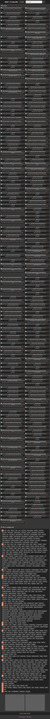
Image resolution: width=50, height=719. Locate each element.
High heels (4, 597)
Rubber (45, 656)
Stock (7, 668)
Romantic (8, 77)
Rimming (29, 656)
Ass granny (46, 165)
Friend (40, 581)
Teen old (38, 145)
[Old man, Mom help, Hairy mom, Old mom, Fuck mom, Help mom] (13, 269)
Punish (24, 652)
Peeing (7, 652)
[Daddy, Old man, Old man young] (37, 508)
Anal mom (38, 540)
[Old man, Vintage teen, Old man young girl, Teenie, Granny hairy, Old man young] (37, 70)
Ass (19, 530)
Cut (41, 240)
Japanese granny (34, 10)
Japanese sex (37, 618)
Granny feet (45, 34)
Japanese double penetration (35, 616)
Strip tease (38, 666)
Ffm (15, 579)
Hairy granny (39, 431)
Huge (9, 599)
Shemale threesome (24, 673)
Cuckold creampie (38, 560)
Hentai (5, 595)
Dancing (21, 573)
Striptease (9, 669)
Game (33, 591)
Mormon (32, 636)
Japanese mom (16, 605)
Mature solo (39, 634)
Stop (14, 673)
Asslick (32, 165)
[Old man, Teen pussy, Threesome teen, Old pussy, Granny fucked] (37, 371)
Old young (36, 119)
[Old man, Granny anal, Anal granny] (13, 184)
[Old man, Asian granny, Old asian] (13, 227)
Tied (3, 677)
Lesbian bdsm (32, 624)
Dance (14, 569)
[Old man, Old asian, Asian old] (37, 450)
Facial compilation (28, 579)
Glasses (13, 591)
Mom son (20, 630)
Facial (40, 364)
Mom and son (10, 632)
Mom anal (21, 632)
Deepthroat (28, 569)
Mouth (16, 638)
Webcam (28, 687)
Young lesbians (15, 691)
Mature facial (20, 352)
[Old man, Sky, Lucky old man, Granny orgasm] (13, 418)
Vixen (18, 685)
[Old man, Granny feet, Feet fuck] (37, 260)
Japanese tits (30, 618)
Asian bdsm (11, 538)
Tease (15, 681)
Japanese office (14, 613)
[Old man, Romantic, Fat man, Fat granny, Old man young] (37, 204)
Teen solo (10, 681)
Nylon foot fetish (19, 644)
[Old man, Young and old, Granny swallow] (37, 200)
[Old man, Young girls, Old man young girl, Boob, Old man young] (13, 209)
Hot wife (23, 599)
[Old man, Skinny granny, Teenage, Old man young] (37, 24)
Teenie (47, 72)
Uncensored (11, 683)
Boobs (44, 552)
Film (12, 189)
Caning (36, 556)
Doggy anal (22, 571)
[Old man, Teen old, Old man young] (37, 223)
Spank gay (18, 503)
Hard (28, 597)
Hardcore (4, 601)
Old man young (45, 25)
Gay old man (13, 22)
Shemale (11, 660)
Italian (36, 603)
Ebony (10, 575)
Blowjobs (17, 279)
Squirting (45, 662)
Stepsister (21, 669)
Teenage (39, 25)
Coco (36, 472)
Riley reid (9, 658)
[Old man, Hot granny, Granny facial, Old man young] (13, 106)
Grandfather (44, 340)
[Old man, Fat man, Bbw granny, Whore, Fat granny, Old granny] (13, 289)
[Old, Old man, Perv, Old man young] (37, 62)
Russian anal (22, 656)
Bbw (8, 544)
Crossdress (4, 562)
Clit (27, 564)
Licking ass (31, 628)
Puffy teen (20, 309)
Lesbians (19, 624)
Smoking (14, 662)
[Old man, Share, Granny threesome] (37, 151)
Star (14, 668)
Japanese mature (41, 605)
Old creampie (36, 427)
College (3, 564)
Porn (28, 652)
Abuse (36, 536)
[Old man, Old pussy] (13, 508)
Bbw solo (42, 546)
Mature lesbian (25, 636)
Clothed (42, 565)
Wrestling (9, 687)
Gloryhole (24, 589)
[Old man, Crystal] (37, 94)
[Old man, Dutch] (37, 125)
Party (43, 648)
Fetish (9, 581)
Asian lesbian (30, 530)
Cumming (33, 145)
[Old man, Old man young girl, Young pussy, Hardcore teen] (13, 8)
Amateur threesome (43, 361)
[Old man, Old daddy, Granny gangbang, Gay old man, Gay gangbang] (13, 467)
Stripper (24, 666)
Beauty (32, 546)
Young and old (35, 103)
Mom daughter (5, 640)
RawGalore (11, 2)
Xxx (5, 689)
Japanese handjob (31, 322)
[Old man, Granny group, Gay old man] (13, 497)
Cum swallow (13, 522)
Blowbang (15, 552)
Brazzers (4, 546)
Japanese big (29, 620)
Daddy (4, 241)
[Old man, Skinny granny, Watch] (37, 281)
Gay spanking (9, 503)
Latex (10, 624)
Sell (40, 673)
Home (36, 352)
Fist (38, 577)
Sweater (39, 329)
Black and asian (38, 552)
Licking (20, 628)
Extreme (33, 575)
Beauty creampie (43, 427)
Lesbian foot (20, 626)
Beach (44, 544)
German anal (44, 252)
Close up (8, 564)
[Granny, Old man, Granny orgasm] (37, 418)
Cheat (31, 558)
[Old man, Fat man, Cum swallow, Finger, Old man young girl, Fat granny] (13, 520)
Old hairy (21, 122)
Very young (13, 14)
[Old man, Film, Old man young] (13, 188)
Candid (13, 565)
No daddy (19, 359)
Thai (21, 675)
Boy (7, 548)
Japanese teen (5, 609)
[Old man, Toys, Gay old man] (37, 300)
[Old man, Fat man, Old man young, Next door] (13, 102)
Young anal (15, 170)
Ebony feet (21, 575)
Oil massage (23, 646)
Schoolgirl (35, 130)
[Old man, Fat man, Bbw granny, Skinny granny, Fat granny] (37, 493)
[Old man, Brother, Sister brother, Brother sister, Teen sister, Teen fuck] (37, 255)
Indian (5, 603)
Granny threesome (41, 153)
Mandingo (14, 630)
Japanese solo (25, 616)
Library (37, 247)
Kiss (16, 622)
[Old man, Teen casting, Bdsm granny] (13, 159)
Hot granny (18, 52)
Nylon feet (12, 644)
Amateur (36, 530)
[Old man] (37, 13)
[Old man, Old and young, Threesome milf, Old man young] (13, 346)
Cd (45, 556)
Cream (19, 564)
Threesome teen (40, 373)
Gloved (18, 593)
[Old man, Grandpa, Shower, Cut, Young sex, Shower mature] (37, 273)
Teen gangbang (26, 679)
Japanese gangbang (42, 611)
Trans (9, 677)
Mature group (42, 170)
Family (31, 577)
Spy (10, 664)
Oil (31, 646)
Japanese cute (13, 620)
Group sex (14, 589)
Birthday (10, 548)
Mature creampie (39, 638)
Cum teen (44, 81)
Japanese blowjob (37, 615)
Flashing (25, 581)
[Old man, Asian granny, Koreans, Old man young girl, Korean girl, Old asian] (13, 70)
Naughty (33, 644)
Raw (18, 656)
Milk (33, 630)
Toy (8, 679)
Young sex (45, 275)
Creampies (8, 565)
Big (19, 546)
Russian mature (35, 656)
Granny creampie (10, 154)
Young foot (40, 34)
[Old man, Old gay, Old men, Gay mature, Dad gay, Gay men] (13, 282)
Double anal (8, 571)
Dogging (30, 573)
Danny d (16, 573)
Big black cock (17, 554)
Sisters (17, 673)
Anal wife (41, 536)
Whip (24, 687)
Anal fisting (17, 538)
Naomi (15, 202)
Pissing (23, 648)
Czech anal (14, 564)
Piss (16, 648)
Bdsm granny (17, 141)
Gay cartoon (19, 406)
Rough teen (13, 119)
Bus (15, 544)
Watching (17, 266)
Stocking (41, 660)
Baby (15, 198)
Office (5, 646)
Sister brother (38, 257)
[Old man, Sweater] (37, 328)
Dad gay (14, 461)
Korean (5, 622)
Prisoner (11, 654)
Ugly (32, 388)
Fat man (9, 103)
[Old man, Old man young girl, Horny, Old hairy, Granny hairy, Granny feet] (37, 264)
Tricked (10, 424)
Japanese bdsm (15, 611)
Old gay (12, 241)
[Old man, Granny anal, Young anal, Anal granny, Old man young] (13, 168)
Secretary (33, 671)
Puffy (11, 309)
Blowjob (27, 546)
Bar (25, 554)
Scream (38, 671)
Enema (5, 575)
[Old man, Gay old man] (37, 307)
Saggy (3, 668)
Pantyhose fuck (42, 650)
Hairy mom (14, 271)
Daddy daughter (35, 569)
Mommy (44, 632)
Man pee (38, 513)
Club (28, 558)
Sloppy (37, 673)
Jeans (35, 613)
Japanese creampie (6, 611)
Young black (20, 222)
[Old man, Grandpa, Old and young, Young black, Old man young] (13, 220)
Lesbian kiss (25, 624)
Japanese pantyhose (38, 607)
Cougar (23, 564)
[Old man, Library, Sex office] (37, 246)
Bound (19, 548)
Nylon (5, 642)
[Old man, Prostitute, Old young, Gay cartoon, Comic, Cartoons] (13, 404)
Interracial (10, 603)
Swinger (9, 673)
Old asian (40, 51)
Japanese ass (5, 618)
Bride (24, 544)
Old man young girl (11, 9)
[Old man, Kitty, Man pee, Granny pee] (37, 512)
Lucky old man (40, 43)
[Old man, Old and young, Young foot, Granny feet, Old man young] (37, 32)
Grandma (8, 589)
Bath (7, 552)
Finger (18, 522)
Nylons (34, 642)
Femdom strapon (41, 56)
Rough (14, 656)
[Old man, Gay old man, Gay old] (13, 20)
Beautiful (45, 550)
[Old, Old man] (13, 296)
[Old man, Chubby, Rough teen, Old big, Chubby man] (13, 117)
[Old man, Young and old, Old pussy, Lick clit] (37, 102)
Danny (34, 573)
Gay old (18, 22)
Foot (10, 577)
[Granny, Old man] (13, 411)
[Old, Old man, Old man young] (37, 159)
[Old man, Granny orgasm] (13, 363)
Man (35, 88)
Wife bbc (20, 687)
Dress (25, 573)
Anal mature (26, 534)
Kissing (33, 240)
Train (26, 677)
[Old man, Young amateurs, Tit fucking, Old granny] (37, 140)
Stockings (4, 662)
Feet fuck (42, 261)
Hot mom (39, 595)
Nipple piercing (5, 644)
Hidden (30, 595)
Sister (28, 660)
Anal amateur (13, 217)
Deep (12, 573)
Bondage (19, 544)
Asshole (21, 540)
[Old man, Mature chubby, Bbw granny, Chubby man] (13, 300)
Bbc (5, 544)
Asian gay (24, 532)
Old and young (34, 34)
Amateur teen (16, 416)
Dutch (40, 126)
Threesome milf (16, 348)
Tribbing (4, 679)
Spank (24, 660)
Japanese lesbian (20, 607)
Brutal (15, 548)
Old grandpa (16, 25)
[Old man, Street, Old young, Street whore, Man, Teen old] (37, 117)
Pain (27, 650)
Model (26, 632)
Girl (29, 591)
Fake (12, 579)
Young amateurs (17, 130)
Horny (41, 266)
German (15, 174)
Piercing (11, 138)
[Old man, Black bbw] (13, 62)
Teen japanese (35, 677)
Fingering (33, 583)
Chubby (8, 119)
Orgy (29, 646)
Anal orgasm (31, 536)
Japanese (6, 605)
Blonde (3, 550)
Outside (14, 475)
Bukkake (40, 544)
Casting (34, 174)
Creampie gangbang (12, 562)
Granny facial (14, 107)
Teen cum (18, 165)
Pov (39, 648)
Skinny (13, 664)
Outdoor (35, 646)
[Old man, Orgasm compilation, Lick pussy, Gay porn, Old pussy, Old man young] (13, 447)
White (13, 266)
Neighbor (16, 122)
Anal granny (20, 170)
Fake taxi (21, 583)
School (24, 662)
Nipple (30, 642)
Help (13, 601)
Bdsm (12, 544)
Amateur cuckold (14, 540)
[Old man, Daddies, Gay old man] (37, 74)
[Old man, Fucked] (13, 516)
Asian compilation (6, 540)
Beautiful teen (42, 479)
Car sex (39, 558)
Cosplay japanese (26, 562)
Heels (44, 595)
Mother (32, 134)
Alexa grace (12, 534)
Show (29, 664)
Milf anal (33, 634)
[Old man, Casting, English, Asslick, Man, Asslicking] (37, 173)
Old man (5, 9)
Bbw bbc (21, 552)
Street (32, 119)
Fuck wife (38, 115)
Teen (9, 675)
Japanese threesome (16, 616)
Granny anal (9, 170)
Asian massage (17, 536)
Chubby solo (4, 567)
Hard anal (25, 595)
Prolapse (13, 650)
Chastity (44, 564)
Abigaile (11, 536)
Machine (4, 432)
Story (7, 664)
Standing (43, 671)
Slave (46, 660)
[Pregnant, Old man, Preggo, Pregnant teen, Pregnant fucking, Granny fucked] (37, 37)
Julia (36, 611)
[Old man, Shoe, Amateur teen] (13, 415)
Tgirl (30, 677)
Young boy (17, 432)
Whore (19, 291)
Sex (36, 662)
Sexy (46, 664)
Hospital (33, 599)
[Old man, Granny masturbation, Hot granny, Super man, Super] (13, 50)
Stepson (43, 666)
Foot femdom (5, 583)
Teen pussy (15, 309)
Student (4, 669)
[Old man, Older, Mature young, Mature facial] (13, 350)
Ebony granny (12, 84)
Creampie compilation (11, 558)
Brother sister (44, 257)
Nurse (9, 642)
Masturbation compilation (11, 634)
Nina (19, 642)
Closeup (26, 560)
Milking (19, 634)
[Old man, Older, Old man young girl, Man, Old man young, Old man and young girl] (13, 380)
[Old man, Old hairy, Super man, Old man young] (37, 136)
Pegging (28, 648)
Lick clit (45, 103)
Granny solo (4, 593)
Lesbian (5, 624)
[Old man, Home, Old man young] (37, 350)
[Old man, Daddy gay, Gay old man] (13, 255)
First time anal (5, 585)
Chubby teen (36, 305)
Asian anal (24, 530)
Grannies (15, 149)
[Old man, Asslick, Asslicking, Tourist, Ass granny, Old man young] (37, 163)
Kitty (35, 513)
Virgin (10, 685)
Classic (45, 560)
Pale (15, 654)
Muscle (13, 636)
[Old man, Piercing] (13, 319)
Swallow (39, 662)
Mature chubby (9, 301)
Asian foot (4, 532)
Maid (3, 634)
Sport (11, 668)
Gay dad (44, 240)
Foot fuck (4, 581)
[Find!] (43, 2)
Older (39, 107)
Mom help (9, 271)
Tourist (41, 165)
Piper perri (32, 652)
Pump (30, 650)
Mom (4, 93)
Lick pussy (18, 449)
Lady (8, 626)
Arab (16, 530)
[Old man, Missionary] (37, 422)
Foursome (39, 579)
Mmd (46, 630)
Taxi (31, 675)
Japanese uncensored (21, 618)
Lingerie (16, 628)
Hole (16, 601)
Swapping (32, 673)
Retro (10, 656)
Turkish (36, 679)
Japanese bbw (5, 607)
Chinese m (38, 564)
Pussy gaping (5, 654)
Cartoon (21, 556)
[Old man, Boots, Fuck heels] (37, 58)
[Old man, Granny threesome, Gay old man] (37, 481)
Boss (3, 548)
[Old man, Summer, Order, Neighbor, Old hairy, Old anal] (13, 121)
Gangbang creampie (6, 591)
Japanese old (41, 10)
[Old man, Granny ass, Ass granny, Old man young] (13, 328)
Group (29, 589)
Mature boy (12, 640)
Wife (5, 687)
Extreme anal (27, 575)
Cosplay (16, 556)
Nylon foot (14, 642)
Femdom (14, 577)
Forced (22, 577)
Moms (3, 636)
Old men (13, 284)
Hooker (9, 601)
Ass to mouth (37, 538)
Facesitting (43, 577)
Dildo (3, 571)
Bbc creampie (27, 552)
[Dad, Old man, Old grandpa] (13, 24)
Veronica (22, 685)
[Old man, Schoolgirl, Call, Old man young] (37, 128)
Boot (27, 544)
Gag (36, 591)
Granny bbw (37, 468)
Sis (10, 666)
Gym (45, 587)
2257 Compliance (22, 716)
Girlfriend (24, 593)
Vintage (5, 685)
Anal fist (44, 534)
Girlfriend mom (13, 93)
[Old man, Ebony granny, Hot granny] (13, 83)
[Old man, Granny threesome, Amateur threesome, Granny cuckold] (37, 359)
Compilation (31, 556)
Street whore (42, 119)
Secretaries (36, 388)
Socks (30, 669)
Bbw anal (37, 546)
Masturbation (32, 632)
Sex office (42, 247)
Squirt (32, 660)
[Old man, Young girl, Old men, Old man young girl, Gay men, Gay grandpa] (37, 454)
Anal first (41, 530)
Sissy (18, 664)
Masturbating (10, 638)
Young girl (34, 122)
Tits (40, 677)
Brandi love (33, 548)
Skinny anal (15, 669)
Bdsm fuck (39, 252)
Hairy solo (4, 599)
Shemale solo (35, 668)
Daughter (9, 569)
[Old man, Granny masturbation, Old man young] (37, 28)
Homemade (19, 595)
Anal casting (34, 532)
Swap (3, 671)
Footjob (6, 577)
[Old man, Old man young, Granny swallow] (13, 315)
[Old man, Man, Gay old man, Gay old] (37, 87)
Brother (32, 257)
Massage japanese (39, 636)
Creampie (11, 556)
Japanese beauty (5, 613)
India (25, 603)
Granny (10, 412)
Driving (15, 18)
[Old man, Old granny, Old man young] (13, 512)
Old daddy (9, 469)
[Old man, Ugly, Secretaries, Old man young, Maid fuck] (37, 387)
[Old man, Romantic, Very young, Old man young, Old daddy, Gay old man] (13, 75)
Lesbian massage (43, 626)
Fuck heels (41, 59)
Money (3, 632)
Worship (36, 687)
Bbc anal (39, 548)
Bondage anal (9, 554)
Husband (34, 115)
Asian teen (26, 540)
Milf (29, 630)
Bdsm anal (34, 252)
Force (35, 577)
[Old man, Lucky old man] (37, 41)
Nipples (28, 644)
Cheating (19, 558)
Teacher (13, 675)
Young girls (35, 92)
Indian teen (41, 603)
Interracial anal (30, 603)
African (36, 542)
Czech (10, 560)
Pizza (14, 424)
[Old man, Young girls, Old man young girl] (37, 91)
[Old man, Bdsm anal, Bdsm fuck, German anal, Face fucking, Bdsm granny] (37, 250)
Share (35, 153)
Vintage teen (33, 72)
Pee (32, 648)
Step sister (24, 668)
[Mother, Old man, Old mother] (37, 132)
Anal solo (32, 540)
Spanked (16, 660)
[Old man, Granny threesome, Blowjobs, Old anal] (13, 277)
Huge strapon (34, 56)
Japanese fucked (13, 615)
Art (7, 534)
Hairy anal (20, 597)
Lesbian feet (39, 624)
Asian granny (9, 72)
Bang (22, 550)
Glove (41, 587)
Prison (3, 652)
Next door (21, 103)
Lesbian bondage (28, 626)
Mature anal (38, 632)
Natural (43, 642)
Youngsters (43, 107)
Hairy (9, 595)
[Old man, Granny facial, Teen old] (37, 415)
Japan (11, 605)
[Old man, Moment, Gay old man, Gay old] (13, 481)
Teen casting (12, 160)
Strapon (9, 662)
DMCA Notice (28, 716)
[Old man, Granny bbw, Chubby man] (37, 466)
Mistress (16, 632)
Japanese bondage (21, 620)
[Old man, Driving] (13, 16)
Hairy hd (28, 599)
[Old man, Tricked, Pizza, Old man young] (13, 422)
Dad (8, 25)
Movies (17, 640)
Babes (3, 554)
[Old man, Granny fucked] (37, 176)
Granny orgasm (15, 364)
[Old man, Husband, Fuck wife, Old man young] (37, 113)
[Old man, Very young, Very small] (13, 13)
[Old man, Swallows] (37, 208)
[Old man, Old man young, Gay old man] (37, 394)
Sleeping (36, 660)
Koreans (14, 72)
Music (44, 634)
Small (26, 664)
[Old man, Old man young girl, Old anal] (37, 485)
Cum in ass (38, 81)
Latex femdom (40, 198)
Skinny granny (34, 25)
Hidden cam (10, 597)
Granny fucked (40, 178)
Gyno (30, 587)
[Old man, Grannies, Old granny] (13, 335)
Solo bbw (23, 671)
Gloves (3, 589)
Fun (36, 581)
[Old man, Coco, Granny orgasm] (37, 470)
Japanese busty (5, 620)
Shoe (12, 416)
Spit (14, 671)
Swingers (34, 664)
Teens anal (4, 681)
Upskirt (5, 683)
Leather (4, 626)
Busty (25, 550)
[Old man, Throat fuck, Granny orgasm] (13, 489)
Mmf (34, 638)
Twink (5, 675)
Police (8, 650)
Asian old (44, 51)
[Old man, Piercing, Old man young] (13, 136)
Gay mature (18, 284)
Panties (18, 650)
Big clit (23, 548)
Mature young (14, 352)
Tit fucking (41, 141)
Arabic (32, 542)
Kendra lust (11, 622)
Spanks (3, 666)
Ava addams (29, 538)
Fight (35, 579)
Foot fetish (4, 579)
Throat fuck (11, 491)
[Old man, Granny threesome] (13, 426)
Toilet (18, 675)
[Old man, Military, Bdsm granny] (13, 140)
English (38, 174)
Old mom (19, 271)
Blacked (13, 546)
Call (39, 130)
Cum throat (28, 565)
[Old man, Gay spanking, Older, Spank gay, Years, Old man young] (13, 501)
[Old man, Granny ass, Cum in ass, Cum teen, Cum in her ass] (37, 79)
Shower (37, 275)
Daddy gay (12, 256)
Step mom (20, 662)
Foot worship (20, 579)
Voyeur (13, 685)
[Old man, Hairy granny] (37, 430)
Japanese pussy (12, 618)
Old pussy (41, 103)
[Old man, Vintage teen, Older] (13, 234)
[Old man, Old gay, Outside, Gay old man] (13, 474)
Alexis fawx (23, 538)
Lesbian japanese (6, 628)
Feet (19, 577)
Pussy (36, 648)
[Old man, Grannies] (13, 147)
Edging (38, 575)
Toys (37, 301)
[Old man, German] (13, 173)
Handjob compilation (16, 599)
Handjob (14, 595)
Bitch (22, 554)
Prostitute (9, 406)
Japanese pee (41, 613)
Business (44, 548)
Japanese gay (21, 613)
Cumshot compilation (20, 565)
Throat (44, 677)
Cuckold (25, 556)
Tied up (41, 679)
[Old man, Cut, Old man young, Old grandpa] (13, 311)
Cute (3, 565)
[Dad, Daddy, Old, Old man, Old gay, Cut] (13, 454)
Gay (5, 587)
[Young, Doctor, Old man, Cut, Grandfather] (37, 339)
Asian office (4, 538)
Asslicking (37, 165)
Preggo (38, 39)
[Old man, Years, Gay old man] (37, 268)
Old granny (46, 141)
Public (20, 648)
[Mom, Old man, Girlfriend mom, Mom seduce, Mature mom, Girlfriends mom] (13, 91)
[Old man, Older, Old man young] (37, 343)
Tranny (13, 677)
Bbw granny (14, 291)
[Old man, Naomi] (13, 200)
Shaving (42, 669)
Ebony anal (15, 575)
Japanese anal (33, 605)
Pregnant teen (43, 39)
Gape (26, 591)
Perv (38, 63)
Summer (8, 122)
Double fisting (15, 571)
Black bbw (15, 63)
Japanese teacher (29, 613)
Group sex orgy (36, 587)
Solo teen (18, 671)
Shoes (29, 668)
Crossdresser (16, 560)
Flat (41, 583)
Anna (40, 534)
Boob (22, 211)
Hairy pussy (33, 597)
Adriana (3, 534)
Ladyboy (14, 624)
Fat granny (42, 206)
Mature (9, 630)
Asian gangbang (33, 534)
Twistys (11, 679)
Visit (26, 685)
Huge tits (38, 599)
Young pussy (19, 9)
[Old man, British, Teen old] (13, 193)
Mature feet (28, 638)
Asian (8, 530)
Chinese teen (32, 564)
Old (30, 63)
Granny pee (43, 513)
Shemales (4, 673)
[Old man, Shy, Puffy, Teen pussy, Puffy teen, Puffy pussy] (13, 307)
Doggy (46, 569)
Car (43, 558)
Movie (23, 634)
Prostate (4, 650)
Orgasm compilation (11, 449)
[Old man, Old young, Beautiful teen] (37, 478)
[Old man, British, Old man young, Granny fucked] (13, 231)
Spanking (6, 660)
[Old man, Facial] (37, 363)
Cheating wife (5, 560)
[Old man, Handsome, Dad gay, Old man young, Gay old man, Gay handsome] (13, 459)
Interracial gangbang (18, 603)
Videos (46, 190)
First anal (45, 581)
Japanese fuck (29, 615)
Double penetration (30, 571)
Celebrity (41, 556)
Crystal (39, 96)
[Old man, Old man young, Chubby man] (37, 407)
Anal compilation (5, 542)
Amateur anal (5, 536)
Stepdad (26, 669)
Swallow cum (9, 671)
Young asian (34, 51)
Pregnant (29, 39)
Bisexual (28, 548)
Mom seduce (19, 93)
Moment (10, 483)
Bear (31, 544)
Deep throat (38, 571)
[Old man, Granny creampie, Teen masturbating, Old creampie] (13, 152)
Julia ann (20, 609)
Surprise (29, 666)
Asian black (10, 532)
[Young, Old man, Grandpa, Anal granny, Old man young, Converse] (13, 399)
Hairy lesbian (44, 599)
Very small (18, 14)
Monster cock (22, 638)
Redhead (4, 658)
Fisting (26, 577)
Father (16, 583)
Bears (3, 552)
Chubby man (21, 301)
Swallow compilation (17, 666)
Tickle (40, 675)
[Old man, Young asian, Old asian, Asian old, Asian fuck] (37, 49)
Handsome (9, 461)
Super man (39, 138)
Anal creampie (17, 532)
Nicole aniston (24, 642)
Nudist (38, 642)
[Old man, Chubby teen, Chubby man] (37, 304)
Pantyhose (6, 648)
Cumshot (31, 560)
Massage (25, 630)
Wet (33, 687)
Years (37, 270)
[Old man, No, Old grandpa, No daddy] (13, 358)
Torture (18, 677)
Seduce (28, 671)
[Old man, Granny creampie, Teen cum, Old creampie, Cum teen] (13, 163)
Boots (37, 59)
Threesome (26, 675)
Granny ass (33, 81)
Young (29, 340)
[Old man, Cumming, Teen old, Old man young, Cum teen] (37, 144)
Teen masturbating (17, 154)
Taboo (44, 675)
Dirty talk (8, 573)
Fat (9, 579)
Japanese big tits (23, 611)
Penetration (35, 650)
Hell (34, 392)
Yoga (9, 691)
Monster (28, 634)
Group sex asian (20, 591)
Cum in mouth (35, 562)
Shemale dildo (31, 662)
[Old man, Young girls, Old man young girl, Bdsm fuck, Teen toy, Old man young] (13, 438)
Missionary (40, 424)
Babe (32, 552)
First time (12, 583)
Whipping (15, 687)
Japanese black (5, 615)
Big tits (8, 546)
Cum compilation (36, 565)
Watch (43, 282)
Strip (33, 666)
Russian (5, 656)
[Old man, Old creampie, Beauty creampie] (37, 426)
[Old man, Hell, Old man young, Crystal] (37, 391)
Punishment (13, 652)
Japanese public (21, 615)
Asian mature (41, 532)
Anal (5, 530)
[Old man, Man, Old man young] (37, 180)
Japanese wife (12, 607)
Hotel (34, 595)
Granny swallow (43, 202)
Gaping (43, 589)
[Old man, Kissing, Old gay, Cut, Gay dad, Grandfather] (37, 238)
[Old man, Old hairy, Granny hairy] (37, 489)
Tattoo (32, 679)
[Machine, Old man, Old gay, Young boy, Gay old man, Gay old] (13, 431)
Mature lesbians (24, 640)
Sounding (19, 668)
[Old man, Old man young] (13, 36)
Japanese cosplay (29, 607)
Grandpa (8, 222)
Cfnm (35, 558)
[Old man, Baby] (13, 196)
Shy (8, 309)
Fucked (15, 517)
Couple (19, 562)
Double (41, 569)
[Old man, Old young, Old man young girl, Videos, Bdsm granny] (37, 189)
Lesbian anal (36, 626)
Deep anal (44, 571)
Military (12, 141)
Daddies (36, 76)
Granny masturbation (36, 29)
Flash (29, 583)
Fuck (25, 583)
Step (42, 664)
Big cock (8, 550)
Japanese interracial (6, 616)
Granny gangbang (15, 469)
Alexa (12, 542)
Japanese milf (31, 611)
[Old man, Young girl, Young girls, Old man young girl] (37, 121)
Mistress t (4, 638)
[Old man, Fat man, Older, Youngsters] (37, 106)
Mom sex (8, 636)
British (13, 194)
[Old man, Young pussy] (13, 478)
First (13, 581)
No (9, 359)
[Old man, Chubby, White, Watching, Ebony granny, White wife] (13, 264)
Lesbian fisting (13, 626)
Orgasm (10, 646)
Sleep (21, 660)
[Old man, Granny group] (37, 16)
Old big (18, 119)
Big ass (29, 444)
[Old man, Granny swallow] (37, 296)
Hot (15, 597)
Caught (21, 560)
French (44, 579)
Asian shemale (26, 542)
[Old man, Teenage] (37, 433)
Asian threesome (18, 542)
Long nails (45, 624)
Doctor (33, 340)
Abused (28, 532)
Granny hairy (42, 491)
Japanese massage (25, 605)
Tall (6, 677)
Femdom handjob (19, 581)
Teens (22, 677)
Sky (8, 420)
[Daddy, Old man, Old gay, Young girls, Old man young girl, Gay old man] (13, 239)
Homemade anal (40, 597)
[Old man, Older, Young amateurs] (13, 128)
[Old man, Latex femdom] (37, 196)
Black (35, 550)
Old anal (18, 217)
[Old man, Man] (37, 231)
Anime (12, 530)
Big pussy (40, 550)
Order (12, 122)
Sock (8, 666)
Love (12, 628)
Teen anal (35, 675)
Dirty (3, 573)
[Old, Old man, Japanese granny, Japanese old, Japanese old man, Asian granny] (37, 399)
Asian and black (19, 534)
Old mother (42, 134)
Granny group (40, 18)
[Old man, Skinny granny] (37, 375)
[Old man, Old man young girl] (37, 45)
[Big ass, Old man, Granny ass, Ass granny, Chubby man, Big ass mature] (37, 442)
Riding (41, 656)
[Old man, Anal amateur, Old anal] (13, 215)
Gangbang (14, 587)
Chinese (6, 556)
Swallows (40, 209)
